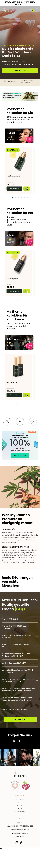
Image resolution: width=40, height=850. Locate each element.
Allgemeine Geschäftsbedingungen (20, 826)
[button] (31, 10)
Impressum (20, 837)
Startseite (20, 800)
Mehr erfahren (20, 70)
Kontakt (20, 823)
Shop (20, 803)
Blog (20, 808)
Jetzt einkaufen (20, 719)
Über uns (20, 806)
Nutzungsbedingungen (20, 833)
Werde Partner (20, 811)
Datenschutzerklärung (20, 830)
